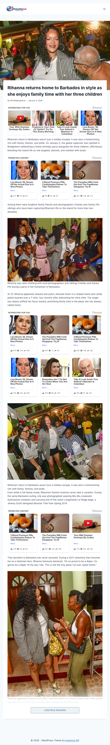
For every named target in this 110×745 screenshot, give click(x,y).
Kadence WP (72, 740)
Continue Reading (55, 710)
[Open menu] (104, 9)
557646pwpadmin (18, 100)
